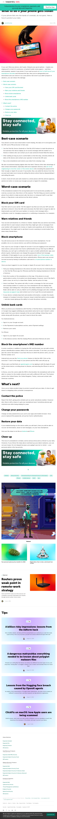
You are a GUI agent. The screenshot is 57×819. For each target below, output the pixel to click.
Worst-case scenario (9, 84)
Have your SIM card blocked (14, 87)
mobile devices (26, 478)
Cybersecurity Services (8, 784)
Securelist (4, 807)
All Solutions (5, 747)
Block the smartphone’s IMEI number (16, 99)
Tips (29, 621)
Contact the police (11, 106)
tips (39, 478)
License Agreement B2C (45, 798)
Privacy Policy (28, 798)
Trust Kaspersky (35, 803)
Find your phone (22, 358)
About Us (10, 803)
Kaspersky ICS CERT (26, 807)
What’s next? (7, 103)
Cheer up (8, 115)
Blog (17, 803)
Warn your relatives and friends (15, 90)
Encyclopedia (18, 807)
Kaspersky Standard (7, 741)
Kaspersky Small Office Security (10, 754)
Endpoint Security (7, 789)
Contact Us (5, 803)
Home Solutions (7, 737)
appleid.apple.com (26, 364)
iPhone (32, 431)
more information (26, 816)
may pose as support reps (11, 292)
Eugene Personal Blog (11, 807)
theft (34, 478)
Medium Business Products (10, 762)
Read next (5, 575)
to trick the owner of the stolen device (21, 169)
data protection (15, 475)
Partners (14, 803)
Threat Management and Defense (11, 786)
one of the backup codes (45, 255)
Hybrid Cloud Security (8, 791)
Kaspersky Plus (6, 743)
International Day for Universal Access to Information (34, 475)
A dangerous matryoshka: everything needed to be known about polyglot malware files (28, 656)
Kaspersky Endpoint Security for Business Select (14, 770)
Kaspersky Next (6, 766)
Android (24, 431)
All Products (5, 759)
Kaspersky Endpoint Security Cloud (11, 757)
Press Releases (29, 803)
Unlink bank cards (10, 96)
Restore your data (11, 112)
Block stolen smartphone (13, 93)
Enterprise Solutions (8, 778)
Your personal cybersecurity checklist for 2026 (13, 562)
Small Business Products (9, 751)
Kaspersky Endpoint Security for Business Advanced (14, 773)
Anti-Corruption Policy (35, 798)
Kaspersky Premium (7, 745)
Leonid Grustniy (8, 23)
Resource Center (22, 803)
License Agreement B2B (8, 799)
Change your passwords (12, 109)
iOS (51, 475)
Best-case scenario (9, 81)
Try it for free (49, 7)
